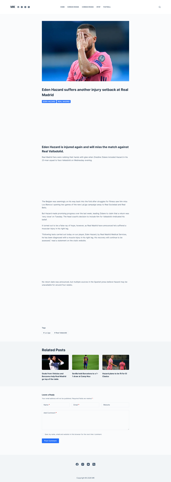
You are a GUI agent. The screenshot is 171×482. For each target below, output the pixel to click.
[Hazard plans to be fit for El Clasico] (115, 362)
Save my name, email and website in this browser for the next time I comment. (73, 434)
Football (107, 7)
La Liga (46, 333)
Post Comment (50, 441)
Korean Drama (73, 7)
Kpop (98, 7)
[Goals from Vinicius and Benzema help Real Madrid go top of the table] (55, 362)
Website (106, 405)
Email (76, 405)
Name (47, 405)
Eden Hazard (49, 101)
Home (62, 7)
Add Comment (50, 413)
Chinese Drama (88, 7)
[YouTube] (25, 7)
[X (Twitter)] (29, 7)
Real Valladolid (60, 333)
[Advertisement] (85, 124)
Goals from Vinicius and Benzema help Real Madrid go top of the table (54, 376)
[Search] (160, 7)
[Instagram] (22, 7)
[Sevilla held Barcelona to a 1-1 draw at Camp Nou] (85, 362)
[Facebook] (18, 7)
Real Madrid (64, 101)
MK (12, 7)
